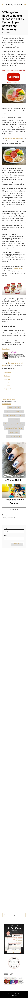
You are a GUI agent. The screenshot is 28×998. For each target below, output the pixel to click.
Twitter (7, 382)
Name (6, 528)
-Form (7, 349)
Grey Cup (19, 411)
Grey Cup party (10, 415)
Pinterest (7, 376)
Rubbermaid (14, 420)
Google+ (7, 385)
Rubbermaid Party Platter (13, 138)
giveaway (9, 411)
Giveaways (4, 403)
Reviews (9, 403)
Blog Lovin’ (7, 389)
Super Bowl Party (14, 436)
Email (5, 535)
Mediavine (14, 995)
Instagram (7, 379)
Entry (3, 349)
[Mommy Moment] (13, 4)
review (21, 415)
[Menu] (2, 5)
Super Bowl (14, 432)
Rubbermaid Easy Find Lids (14, 424)
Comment (5, 515)
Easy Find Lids (17, 268)
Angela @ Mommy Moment (9, 399)
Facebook (7, 372)
